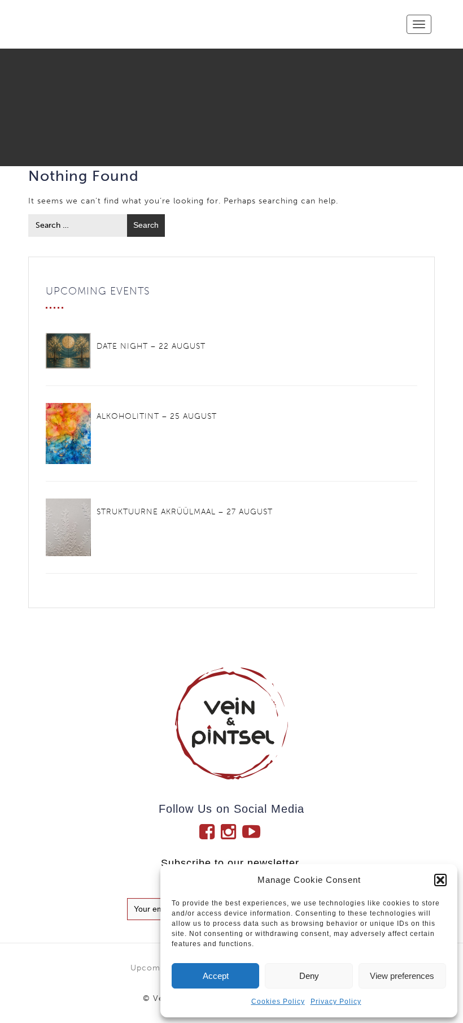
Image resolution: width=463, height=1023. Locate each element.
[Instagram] (231, 831)
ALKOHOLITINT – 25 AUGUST (157, 416)
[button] (440, 880)
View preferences (402, 976)
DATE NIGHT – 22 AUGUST (151, 346)
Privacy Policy (336, 1001)
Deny (309, 976)
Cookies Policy (278, 1001)
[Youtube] (253, 831)
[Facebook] (210, 831)
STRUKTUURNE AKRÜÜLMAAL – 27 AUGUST (185, 512)
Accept (216, 976)
